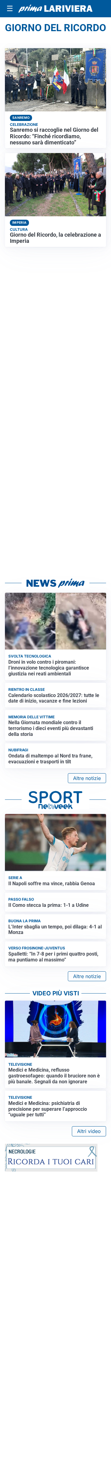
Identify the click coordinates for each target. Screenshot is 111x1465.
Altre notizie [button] (87, 778)
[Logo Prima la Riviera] (55, 8)
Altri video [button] (89, 1131)
